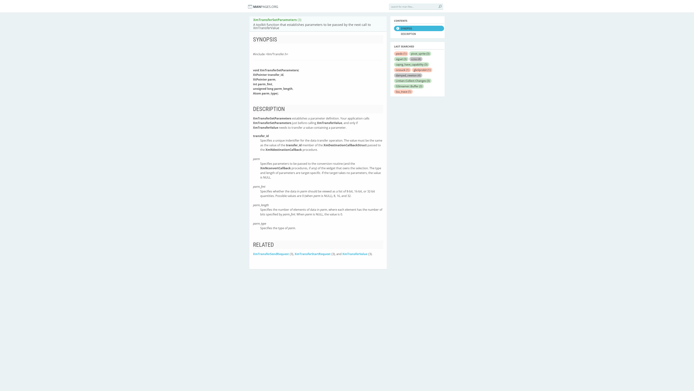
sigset (401, 59)
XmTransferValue (354, 254)
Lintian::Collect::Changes (413, 81)
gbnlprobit (422, 70)
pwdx (401, 53)
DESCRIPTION (408, 34)
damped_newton (408, 75)
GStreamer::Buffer (409, 86)
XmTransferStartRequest (313, 254)
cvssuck (402, 70)
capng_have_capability (411, 64)
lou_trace (403, 91)
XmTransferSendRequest (271, 254)
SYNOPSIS (406, 28)
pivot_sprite (420, 53)
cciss (416, 59)
